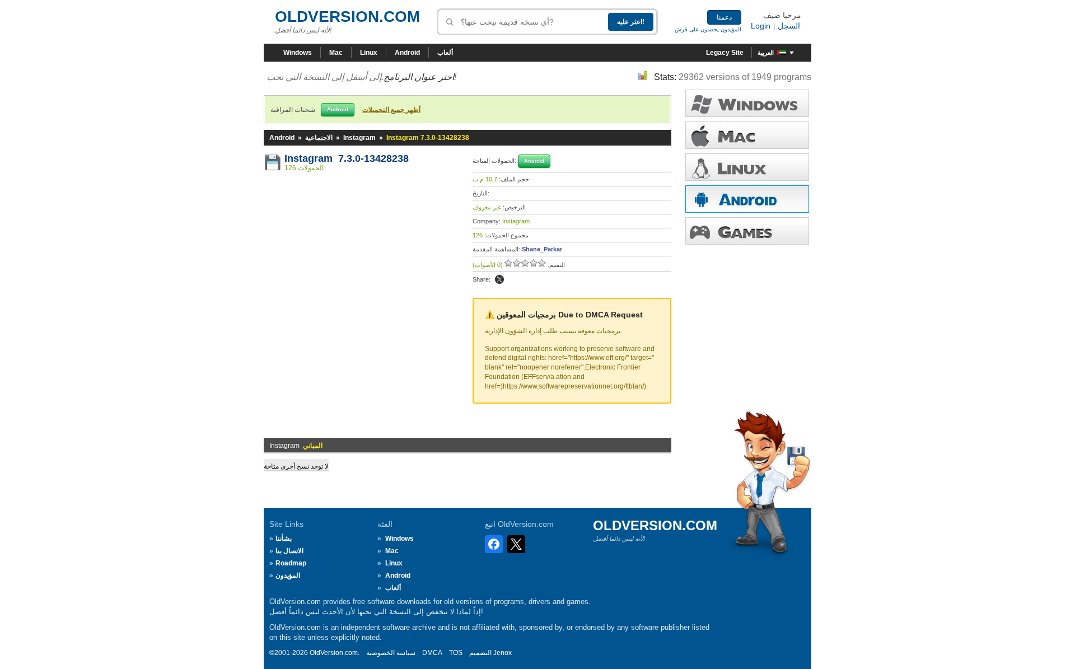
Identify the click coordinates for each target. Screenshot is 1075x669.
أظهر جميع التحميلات (391, 110)
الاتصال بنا (289, 551)
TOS (455, 653)
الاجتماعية (319, 138)
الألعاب (747, 231)
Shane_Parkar (542, 249)
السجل (789, 25)
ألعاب (445, 53)
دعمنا (724, 17)
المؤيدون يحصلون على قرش (708, 29)
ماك (747, 135)
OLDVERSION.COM (347, 16)
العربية (766, 52)
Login (760, 25)
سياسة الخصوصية (390, 653)
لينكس (747, 167)
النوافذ (747, 103)
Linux (368, 53)
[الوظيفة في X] (499, 279)
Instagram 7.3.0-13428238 (346, 158)
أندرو (747, 199)
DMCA (432, 653)
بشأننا (283, 538)
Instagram (359, 138)
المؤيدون (287, 575)
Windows (297, 53)
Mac (336, 53)
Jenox (502, 653)
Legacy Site (725, 53)
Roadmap (290, 563)
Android (407, 53)
